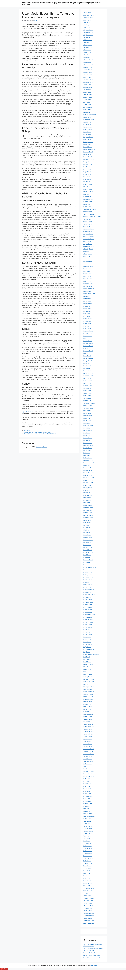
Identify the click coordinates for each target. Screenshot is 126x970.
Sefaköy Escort (87, 746)
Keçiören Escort (88, 515)
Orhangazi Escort (88, 686)
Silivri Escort (87, 786)
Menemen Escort (88, 622)
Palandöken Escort (88, 696)
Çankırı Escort (87, 224)
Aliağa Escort (87, 57)
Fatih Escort (86, 353)
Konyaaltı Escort (88, 560)
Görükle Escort (87, 398)
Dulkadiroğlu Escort (89, 293)
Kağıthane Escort (88, 460)
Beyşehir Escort (88, 164)
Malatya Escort (87, 597)
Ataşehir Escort (87, 97)
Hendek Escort (87, 428)
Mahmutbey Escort (88, 594)
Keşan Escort (87, 525)
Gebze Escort (87, 378)
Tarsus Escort (87, 823)
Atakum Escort (87, 94)
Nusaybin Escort (88, 674)
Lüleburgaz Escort (88, 589)
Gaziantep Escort (88, 373)
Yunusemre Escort (88, 915)
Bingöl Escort (87, 172)
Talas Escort (87, 821)
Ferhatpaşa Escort (88, 358)
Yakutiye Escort (87, 893)
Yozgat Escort (87, 910)
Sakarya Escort (87, 719)
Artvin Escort (87, 89)
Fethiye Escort (87, 361)
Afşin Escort (86, 20)
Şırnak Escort (87, 806)
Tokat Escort (87, 843)
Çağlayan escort (88, 211)
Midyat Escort (87, 639)
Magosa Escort (87, 592)
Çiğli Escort (86, 251)
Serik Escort (86, 766)
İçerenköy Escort (88, 430)
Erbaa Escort (87, 313)
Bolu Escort (86, 181)
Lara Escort (86, 582)
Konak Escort (87, 555)
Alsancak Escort (88, 60)
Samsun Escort (87, 729)
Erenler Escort (87, 323)
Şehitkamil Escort (88, 751)
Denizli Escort (87, 276)
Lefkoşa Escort (87, 584)
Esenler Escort (87, 341)
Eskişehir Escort (88, 346)
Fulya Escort (87, 371)
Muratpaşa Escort (88, 649)
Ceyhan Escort (87, 244)
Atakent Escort (87, 92)
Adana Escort (87, 12)
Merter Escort (87, 632)
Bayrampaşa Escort (89, 149)
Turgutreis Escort (88, 858)
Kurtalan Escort (87, 572)
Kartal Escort (87, 497)
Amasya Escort (87, 67)
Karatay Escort (87, 487)
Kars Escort (86, 492)
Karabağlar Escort (88, 473)
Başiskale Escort (88, 137)
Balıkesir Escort (87, 127)
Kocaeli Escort (87, 550)
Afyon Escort (87, 22)
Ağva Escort (86, 27)
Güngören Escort (88, 408)
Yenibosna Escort (88, 898)
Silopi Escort (87, 788)
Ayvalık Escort (87, 107)
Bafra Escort (87, 109)
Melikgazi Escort (88, 617)
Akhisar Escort (87, 42)
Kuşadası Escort (88, 577)
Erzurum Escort (87, 336)
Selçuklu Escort (87, 756)
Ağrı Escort (86, 25)
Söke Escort (86, 808)
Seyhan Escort (87, 774)
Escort (85, 338)
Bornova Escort (87, 189)
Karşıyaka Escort (88, 495)
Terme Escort (87, 836)
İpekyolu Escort (87, 443)
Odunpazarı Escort (88, 679)
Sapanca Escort (88, 736)
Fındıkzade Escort (88, 366)
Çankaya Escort (88, 221)
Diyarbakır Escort (88, 283)
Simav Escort (87, 791)
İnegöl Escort (87, 440)
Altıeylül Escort (87, 62)
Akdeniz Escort (87, 40)
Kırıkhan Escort (87, 537)
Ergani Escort (87, 326)
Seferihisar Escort (88, 749)
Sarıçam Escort (87, 739)
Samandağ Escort (88, 724)
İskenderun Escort (88, 445)
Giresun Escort (87, 388)
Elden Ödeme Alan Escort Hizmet (93, 958)
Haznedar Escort (88, 425)
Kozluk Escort (87, 565)
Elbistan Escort (87, 311)
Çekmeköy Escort (88, 236)
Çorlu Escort (87, 256)
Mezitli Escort (87, 637)
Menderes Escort (88, 619)
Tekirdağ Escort (88, 831)
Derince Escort (87, 279)
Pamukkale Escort (88, 699)
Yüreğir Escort (87, 918)
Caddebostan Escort (89, 209)
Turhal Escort (87, 861)
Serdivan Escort (88, 761)
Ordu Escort (86, 684)
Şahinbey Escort (88, 716)
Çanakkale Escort (88, 214)
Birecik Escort (87, 174)
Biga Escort (86, 167)
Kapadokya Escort (88, 468)
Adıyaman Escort (88, 17)
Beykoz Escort (87, 157)
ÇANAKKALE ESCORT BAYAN (92, 216)
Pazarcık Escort (87, 704)
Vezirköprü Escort (88, 888)
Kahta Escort (87, 465)
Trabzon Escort (87, 851)
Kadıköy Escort (87, 458)
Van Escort (86, 886)
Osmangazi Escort (88, 691)
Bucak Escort (87, 196)
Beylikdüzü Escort (88, 159)
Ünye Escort (87, 873)
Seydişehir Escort (88, 771)
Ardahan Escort (88, 79)
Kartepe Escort (87, 500)
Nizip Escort (86, 672)
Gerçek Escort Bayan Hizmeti (91, 955)
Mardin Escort (87, 607)
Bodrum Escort (87, 179)
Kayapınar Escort (88, 507)
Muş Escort (86, 652)
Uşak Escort (27, 430)
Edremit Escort (87, 303)
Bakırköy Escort (87, 122)
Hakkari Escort (87, 413)
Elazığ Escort (87, 308)
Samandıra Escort (88, 726)
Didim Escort (87, 281)
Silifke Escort (87, 784)
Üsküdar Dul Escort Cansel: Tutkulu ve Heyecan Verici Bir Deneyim (40, 433)
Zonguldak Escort (88, 923)
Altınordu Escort (88, 65)
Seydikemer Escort (88, 769)
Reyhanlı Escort (87, 709)
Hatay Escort (87, 423)
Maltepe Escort (87, 599)
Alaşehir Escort (87, 55)
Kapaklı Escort (87, 470)
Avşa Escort (86, 102)
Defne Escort (87, 271)
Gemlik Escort (87, 383)
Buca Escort (86, 194)
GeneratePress (94, 965)
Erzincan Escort (87, 333)
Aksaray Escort (87, 45)
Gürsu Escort (87, 410)
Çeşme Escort (87, 241)
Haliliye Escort (87, 415)
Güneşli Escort (87, 405)
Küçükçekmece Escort (89, 567)
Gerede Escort (87, 385)
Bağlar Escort (87, 117)
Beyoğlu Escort (87, 162)
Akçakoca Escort (88, 35)
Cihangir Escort (87, 254)
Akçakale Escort (88, 32)
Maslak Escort (87, 612)
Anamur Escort (87, 70)
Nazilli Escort (87, 662)
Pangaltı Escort (87, 701)
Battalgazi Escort (88, 142)
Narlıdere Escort (88, 659)
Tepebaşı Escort (88, 833)
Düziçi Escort (87, 298)
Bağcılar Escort (87, 112)
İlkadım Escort (87, 438)
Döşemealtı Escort (88, 288)
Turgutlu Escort (87, 856)
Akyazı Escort (87, 50)
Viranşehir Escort (88, 890)
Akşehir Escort (87, 47)
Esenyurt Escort (88, 343)
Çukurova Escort (88, 261)
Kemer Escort (87, 520)
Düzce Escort (87, 296)
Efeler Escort (87, 306)
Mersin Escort (87, 629)
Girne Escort (87, 390)
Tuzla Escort (87, 868)
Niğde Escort (87, 667)
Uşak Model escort (27, 412)
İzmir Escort (86, 453)
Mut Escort (86, 657)
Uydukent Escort (88, 883)
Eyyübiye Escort (88, 351)
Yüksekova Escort (88, 913)
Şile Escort (86, 781)
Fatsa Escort (87, 356)
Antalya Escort (87, 77)
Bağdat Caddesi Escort (90, 114)
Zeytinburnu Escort (89, 920)
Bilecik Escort (87, 169)
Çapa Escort (87, 226)
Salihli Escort (87, 721)
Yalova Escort (87, 895)
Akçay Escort (87, 37)
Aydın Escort (87, 104)
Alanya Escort (87, 52)
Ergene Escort (87, 328)
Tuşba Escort (87, 866)
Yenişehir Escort (88, 900)
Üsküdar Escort (87, 881)
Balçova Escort (87, 124)
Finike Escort (87, 363)
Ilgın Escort (86, 435)
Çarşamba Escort (88, 229)
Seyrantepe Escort (88, 776)
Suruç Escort (87, 818)
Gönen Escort (87, 395)
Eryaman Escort (88, 331)
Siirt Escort (86, 779)
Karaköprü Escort (88, 480)
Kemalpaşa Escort (88, 517)
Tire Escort (86, 841)
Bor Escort (86, 186)
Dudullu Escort (87, 291)
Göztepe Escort (87, 400)
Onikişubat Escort (88, 682)
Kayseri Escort (87, 512)
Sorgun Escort (87, 813)
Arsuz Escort (87, 84)
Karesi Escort (87, 490)
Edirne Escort (87, 301)
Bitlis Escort (86, 177)
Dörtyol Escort (87, 286)
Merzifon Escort (88, 634)
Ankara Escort (87, 72)
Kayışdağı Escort (88, 510)
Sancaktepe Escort (88, 731)
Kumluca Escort (87, 570)
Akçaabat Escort (88, 30)
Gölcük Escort (87, 393)
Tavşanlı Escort (87, 828)
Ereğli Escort (87, 321)
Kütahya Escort (87, 580)
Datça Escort (87, 269)
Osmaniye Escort (88, 694)
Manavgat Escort (88, 602)
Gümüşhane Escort (89, 403)
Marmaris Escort (88, 609)
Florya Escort (87, 368)
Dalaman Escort (88, 266)
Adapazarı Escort (88, 15)
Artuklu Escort (87, 87)
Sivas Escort (87, 801)
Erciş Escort (86, 316)
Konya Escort (87, 557)
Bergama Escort (88, 152)
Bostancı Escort (88, 191)
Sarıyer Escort (87, 744)
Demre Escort (87, 274)
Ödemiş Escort (87, 677)
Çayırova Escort (88, 234)
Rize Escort (86, 711)
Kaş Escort (86, 502)
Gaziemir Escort (88, 376)
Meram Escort (87, 627)
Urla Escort (86, 876)
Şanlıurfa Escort (88, 734)
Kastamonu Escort (88, 505)
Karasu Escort (87, 485)
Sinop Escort (87, 793)
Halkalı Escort (87, 418)
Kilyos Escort (87, 532)
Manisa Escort (87, 604)
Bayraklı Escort (87, 147)
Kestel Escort (87, 527)
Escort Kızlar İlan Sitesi (90, 953)
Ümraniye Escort (88, 871)
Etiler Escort (86, 348)
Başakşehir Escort (88, 134)
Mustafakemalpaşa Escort (91, 654)
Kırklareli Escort (88, 540)
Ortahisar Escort (88, 689)
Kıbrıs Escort (87, 535)
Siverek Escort (87, 803)
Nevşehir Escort (88, 664)
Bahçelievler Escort (89, 119)
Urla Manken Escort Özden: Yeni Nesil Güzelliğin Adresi (37, 432)
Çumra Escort (87, 264)
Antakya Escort (87, 75)
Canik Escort (87, 219)
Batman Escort (87, 139)
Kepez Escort (87, 522)
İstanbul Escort (87, 450)
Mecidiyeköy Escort (89, 614)
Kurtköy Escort (87, 575)
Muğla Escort (87, 647)
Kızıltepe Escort (88, 547)
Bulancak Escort (88, 199)
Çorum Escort (87, 259)
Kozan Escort (87, 562)
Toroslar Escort (87, 848)
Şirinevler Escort (88, 796)
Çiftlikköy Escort (88, 249)
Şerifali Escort (87, 764)
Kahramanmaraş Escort (90, 463)
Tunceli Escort (87, 853)
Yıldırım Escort (87, 908)
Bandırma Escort (88, 129)
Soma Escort (87, 811)
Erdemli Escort (87, 318)
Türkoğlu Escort (88, 863)
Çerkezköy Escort (88, 239)
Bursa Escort (87, 206)
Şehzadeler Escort (88, 754)
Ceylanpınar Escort (88, 246)
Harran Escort (87, 420)
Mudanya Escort (88, 644)
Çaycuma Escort (88, 231)
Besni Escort (87, 154)
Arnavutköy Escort (88, 82)
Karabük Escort (87, 475)
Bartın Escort (87, 132)
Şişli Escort (86, 798)
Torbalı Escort (87, 846)
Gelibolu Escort (87, 381)
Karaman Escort (88, 483)
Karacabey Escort (88, 478)
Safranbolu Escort (88, 714)
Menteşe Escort (88, 624)
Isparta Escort (87, 448)
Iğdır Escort (86, 433)
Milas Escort (87, 642)
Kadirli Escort (87, 455)
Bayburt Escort (87, 144)
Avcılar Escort (87, 99)
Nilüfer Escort (87, 669)
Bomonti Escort (87, 184)
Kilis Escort (86, 530)
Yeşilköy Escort (87, 903)
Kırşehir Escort (87, 542)
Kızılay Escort (87, 545)
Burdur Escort (87, 204)
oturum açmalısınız (41, 447)
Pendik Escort (87, 706)
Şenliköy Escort (87, 759)
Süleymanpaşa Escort (89, 816)
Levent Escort (87, 587)
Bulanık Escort (87, 201)
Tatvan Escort (87, 826)
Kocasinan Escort (88, 552)
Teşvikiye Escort (88, 838)
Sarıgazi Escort (87, 741)
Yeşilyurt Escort (88, 905)
